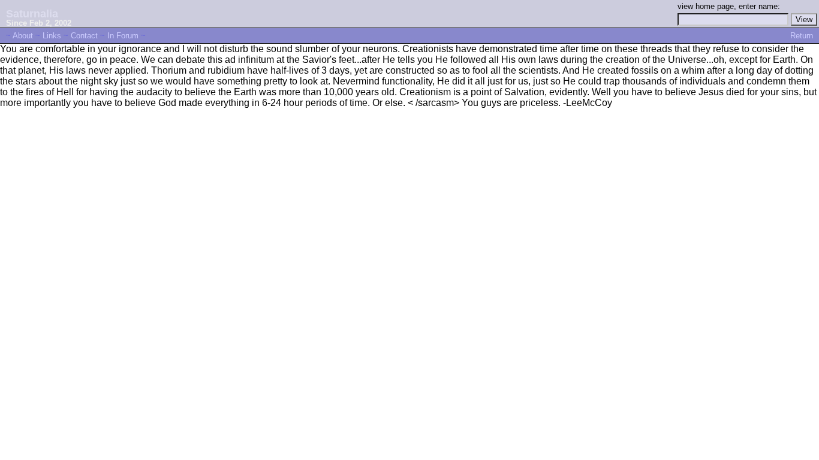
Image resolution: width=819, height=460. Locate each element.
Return (801, 35)
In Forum (122, 35)
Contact (84, 35)
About (23, 35)
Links (52, 35)
